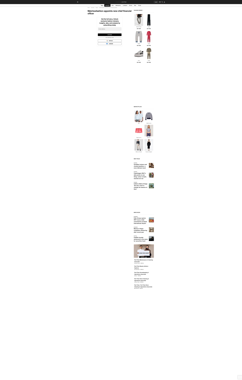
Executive (92, 7)
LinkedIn (111, 43)
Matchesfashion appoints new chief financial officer (108, 7)
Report (97, 7)
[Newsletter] (160, 2)
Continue (109, 34)
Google (111, 40)
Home (89, 7)
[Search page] (162, 2)
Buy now (139, 28)
